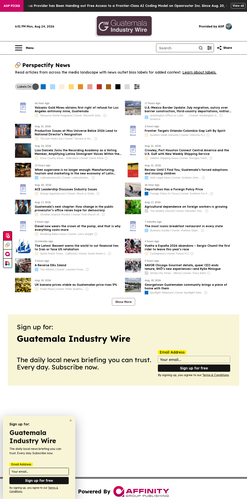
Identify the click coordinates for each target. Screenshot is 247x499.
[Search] (200, 48)
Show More (123, 302)
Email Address (172, 352)
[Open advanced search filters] (209, 48)
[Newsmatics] (7, 263)
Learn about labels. (199, 72)
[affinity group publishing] (7, 254)
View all (238, 5)
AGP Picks (12, 6)
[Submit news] (7, 236)
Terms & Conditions (215, 375)
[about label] (36, 115)
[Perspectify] (7, 245)
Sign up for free (194, 368)
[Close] (70, 420)
